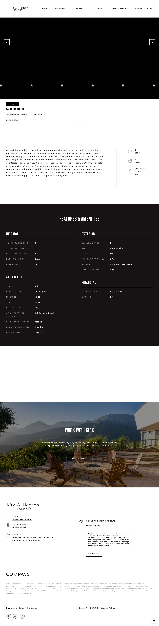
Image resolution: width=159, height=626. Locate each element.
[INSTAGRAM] (22, 616)
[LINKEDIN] (15, 616)
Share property (20, 182)
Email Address (93, 525)
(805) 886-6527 (20, 527)
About (45, 9)
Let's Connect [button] (79, 459)
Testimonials (99, 9)
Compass (93, 583)
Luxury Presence (28, 608)
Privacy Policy (103, 545)
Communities (79, 9)
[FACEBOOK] (8, 616)
